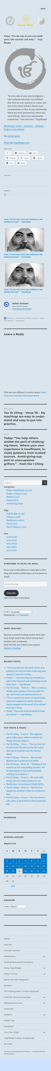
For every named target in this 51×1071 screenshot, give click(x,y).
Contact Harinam (12, 950)
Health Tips (9, 1020)
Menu (43, 9)
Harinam (8, 945)
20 (31, 871)
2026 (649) (11, 537)
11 (19, 866)
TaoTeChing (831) (14, 503)
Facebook (10, 817)
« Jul (12, 886)
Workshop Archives (13, 1003)
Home (7, 939)
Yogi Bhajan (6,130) (15, 513)
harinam (10, 318)
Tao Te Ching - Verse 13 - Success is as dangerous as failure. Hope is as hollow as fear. (25, 790)
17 (13, 871)
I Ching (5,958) (13, 517)
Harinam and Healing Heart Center (17, 1052)
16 (7, 871)
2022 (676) (11, 550)
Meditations (9, 956)
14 (38, 866)
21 (38, 871)
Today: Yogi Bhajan (12, 968)
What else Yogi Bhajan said (16, 143)
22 (44, 871)
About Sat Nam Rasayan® (16, 980)
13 (32, 866)
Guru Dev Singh (11, 1032)
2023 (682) (11, 547)
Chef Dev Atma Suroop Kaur (17, 997)
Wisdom (8, 1015)
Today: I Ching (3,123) (16, 493)
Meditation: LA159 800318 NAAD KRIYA (24, 784)
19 (25, 871)
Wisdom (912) (12, 497)
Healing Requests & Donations (18, 962)
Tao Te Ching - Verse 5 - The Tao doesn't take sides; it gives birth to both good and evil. (26, 800)
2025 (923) (11, 540)
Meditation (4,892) (15, 520)
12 (25, 866)
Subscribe (11, 593)
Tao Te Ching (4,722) (16, 527)
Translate (24, 615)
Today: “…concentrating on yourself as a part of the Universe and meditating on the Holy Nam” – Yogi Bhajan (26, 681)
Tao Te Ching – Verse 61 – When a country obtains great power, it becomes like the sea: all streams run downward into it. (26, 691)
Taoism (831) (12, 500)
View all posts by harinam (22, 309)
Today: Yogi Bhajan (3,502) (19, 490)
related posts (14, 136)
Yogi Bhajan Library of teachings (19, 1038)
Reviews (8, 985)
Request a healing (12, 648)
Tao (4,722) (11, 523)
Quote (34, 318)
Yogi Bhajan (20, 321)
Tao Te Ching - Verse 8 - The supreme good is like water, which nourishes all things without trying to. (24, 737)
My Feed (8, 1044)
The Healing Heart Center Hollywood (21, 991)
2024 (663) (11, 543)
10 (13, 866)
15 (44, 866)
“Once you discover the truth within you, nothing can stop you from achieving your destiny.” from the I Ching (26, 671)
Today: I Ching (10, 974)
